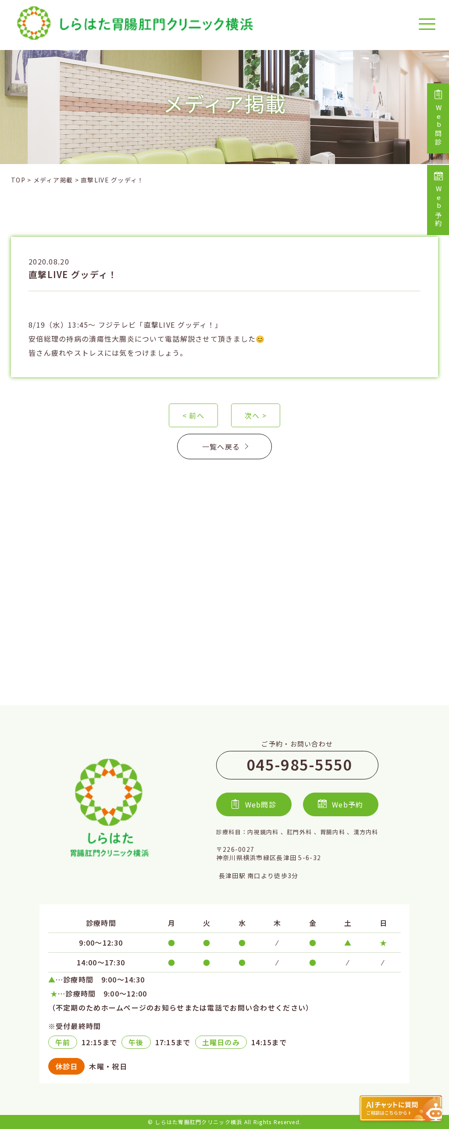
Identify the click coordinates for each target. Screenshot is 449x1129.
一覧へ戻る (221, 446)
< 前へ (193, 415)
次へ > (256, 415)
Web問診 (438, 125)
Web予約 (438, 207)
